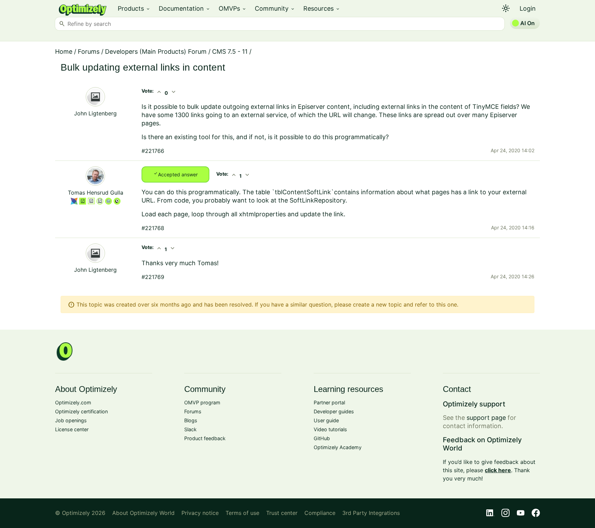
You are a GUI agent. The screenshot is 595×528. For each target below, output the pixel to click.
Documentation (184, 8)
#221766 (153, 150)
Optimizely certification (81, 411)
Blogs (190, 420)
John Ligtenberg (95, 113)
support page (486, 417)
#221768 (153, 228)
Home (63, 51)
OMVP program (202, 402)
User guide (326, 420)
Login (528, 8)
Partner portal (329, 402)
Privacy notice (200, 512)
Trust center (282, 512)
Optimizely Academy (338, 447)
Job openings (71, 420)
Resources (321, 8)
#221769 (153, 276)
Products (134, 8)
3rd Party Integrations (371, 512)
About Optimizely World (143, 512)
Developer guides (334, 411)
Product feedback (205, 438)
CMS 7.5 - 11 (230, 51)
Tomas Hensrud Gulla (95, 192)
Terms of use (242, 512)
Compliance (319, 512)
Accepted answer (175, 173)
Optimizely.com (73, 402)
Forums (89, 51)
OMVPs (233, 8)
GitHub (322, 438)
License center (71, 429)
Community (275, 8)
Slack (190, 429)
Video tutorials (330, 429)
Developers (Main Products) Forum (156, 51)
